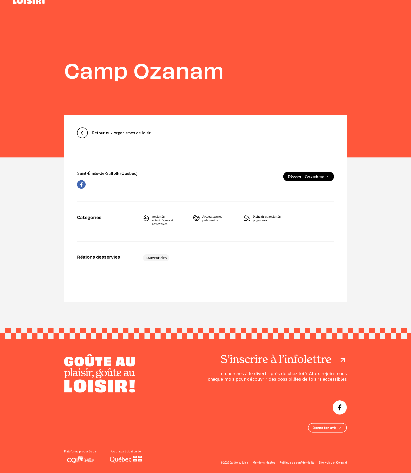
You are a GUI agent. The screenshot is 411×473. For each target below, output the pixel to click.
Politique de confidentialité (297, 462)
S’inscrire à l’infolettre (276, 359)
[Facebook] (81, 184)
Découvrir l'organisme (306, 176)
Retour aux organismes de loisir (121, 133)
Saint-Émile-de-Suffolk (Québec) (107, 173)
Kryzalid (341, 462)
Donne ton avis (325, 427)
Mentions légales (264, 462)
